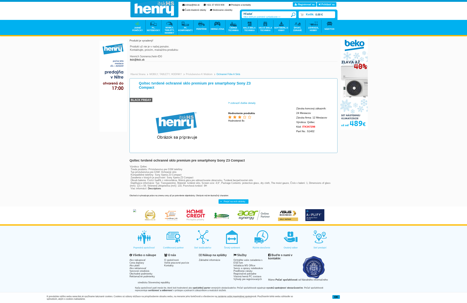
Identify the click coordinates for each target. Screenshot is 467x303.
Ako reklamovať (138, 268)
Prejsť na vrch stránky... (235, 201)
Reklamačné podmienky (142, 276)
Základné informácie (209, 260)
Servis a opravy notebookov (248, 268)
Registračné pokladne (245, 273)
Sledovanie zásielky (222, 10)
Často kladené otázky (195, 10)
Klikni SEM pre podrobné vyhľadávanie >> (262, 17)
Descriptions (154, 188)
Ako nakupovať (138, 260)
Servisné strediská (139, 271)
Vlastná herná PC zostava (247, 276)
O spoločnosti (171, 260)
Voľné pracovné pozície (176, 262)
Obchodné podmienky (141, 273)
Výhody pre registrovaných (248, 279)
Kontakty (169, 265)
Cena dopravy (137, 262)
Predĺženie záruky (243, 271)
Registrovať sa (305, 4)
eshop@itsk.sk (192, 5)
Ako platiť (135, 265)
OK (336, 297)
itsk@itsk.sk (137, 59)
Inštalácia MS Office (244, 265)
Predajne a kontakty (241, 5)
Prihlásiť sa (328, 4)
